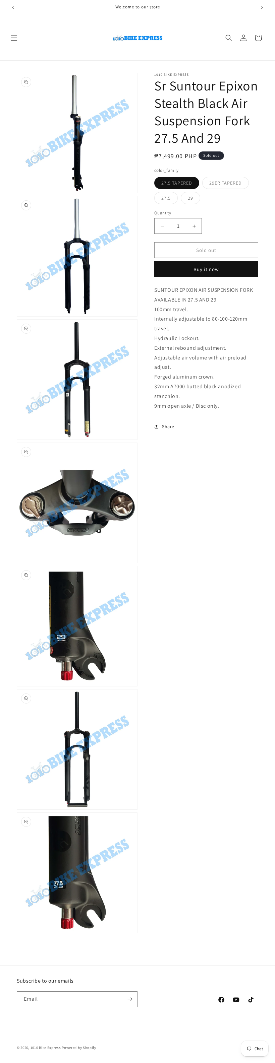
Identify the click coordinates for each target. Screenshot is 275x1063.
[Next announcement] (262, 7)
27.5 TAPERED (180, 184)
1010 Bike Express (46, 1047)
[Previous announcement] (13, 7)
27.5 (169, 199)
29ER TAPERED (229, 184)
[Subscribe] (129, 999)
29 (194, 199)
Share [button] (168, 426)
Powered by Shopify (79, 1047)
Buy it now (206, 269)
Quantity (162, 213)
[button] (14, 37)
